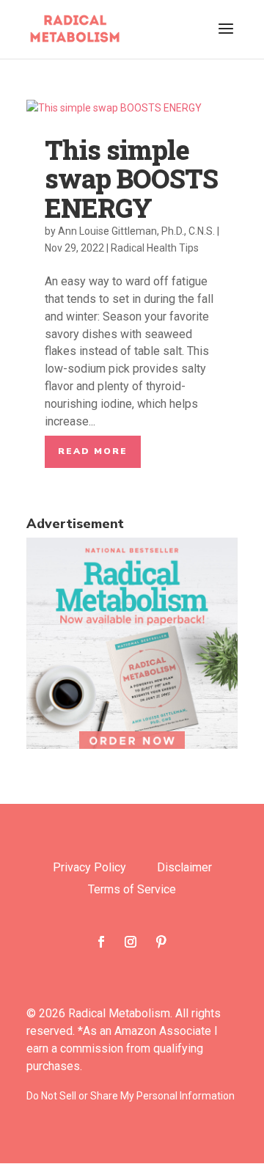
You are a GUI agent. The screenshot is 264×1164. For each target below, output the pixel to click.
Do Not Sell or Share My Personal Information (130, 1096)
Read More (93, 451)
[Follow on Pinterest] (161, 942)
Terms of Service (132, 890)
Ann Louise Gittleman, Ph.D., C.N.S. (136, 231)
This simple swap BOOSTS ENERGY (131, 178)
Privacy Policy (89, 868)
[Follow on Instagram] (130, 941)
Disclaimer (184, 868)
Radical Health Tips (155, 248)
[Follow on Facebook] (101, 941)
